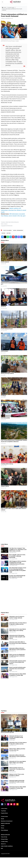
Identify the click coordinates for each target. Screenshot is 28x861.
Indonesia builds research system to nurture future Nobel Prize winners (17, 662)
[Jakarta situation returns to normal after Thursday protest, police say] (4, 769)
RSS (2, 848)
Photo (2, 828)
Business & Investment (6, 821)
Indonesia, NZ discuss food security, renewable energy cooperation (16, 737)
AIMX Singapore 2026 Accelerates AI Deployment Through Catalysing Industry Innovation (17, 563)
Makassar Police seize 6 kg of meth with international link (11, 417)
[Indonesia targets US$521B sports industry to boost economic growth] (14, 722)
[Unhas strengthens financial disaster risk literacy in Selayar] (14, 386)
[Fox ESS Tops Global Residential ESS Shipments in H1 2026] (4, 577)
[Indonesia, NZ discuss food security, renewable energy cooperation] (4, 737)
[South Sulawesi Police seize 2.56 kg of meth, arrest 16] (14, 297)
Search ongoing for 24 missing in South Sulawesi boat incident (14, 350)
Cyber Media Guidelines (7, 846)
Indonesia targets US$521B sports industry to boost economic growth (13, 731)
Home (4, 7)
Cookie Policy (4, 841)
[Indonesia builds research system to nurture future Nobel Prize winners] (4, 662)
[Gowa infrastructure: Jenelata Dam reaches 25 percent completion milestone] (14, 430)
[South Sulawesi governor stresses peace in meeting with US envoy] (14, 454)
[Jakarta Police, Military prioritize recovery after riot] (4, 750)
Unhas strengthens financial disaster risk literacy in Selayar (14, 395)
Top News (4, 710)
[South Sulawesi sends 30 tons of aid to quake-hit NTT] (14, 274)
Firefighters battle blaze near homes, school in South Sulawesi (13, 261)
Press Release (4, 830)
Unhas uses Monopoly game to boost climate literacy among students (13, 372)
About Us (3, 843)
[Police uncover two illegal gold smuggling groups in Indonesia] (4, 656)
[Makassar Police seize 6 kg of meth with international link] (14, 408)
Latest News (4, 544)
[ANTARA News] (15, 1)
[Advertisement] (14, 528)
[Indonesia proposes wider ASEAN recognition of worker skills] (4, 675)
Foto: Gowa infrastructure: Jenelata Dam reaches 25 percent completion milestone (14, 441)
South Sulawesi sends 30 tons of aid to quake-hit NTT (14, 283)
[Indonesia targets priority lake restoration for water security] (4, 782)
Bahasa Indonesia (5, 834)
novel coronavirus (18, 230)
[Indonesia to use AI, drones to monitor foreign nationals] (4, 618)
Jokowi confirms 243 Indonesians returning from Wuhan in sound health (13, 210)
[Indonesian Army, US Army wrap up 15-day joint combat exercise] (4, 624)
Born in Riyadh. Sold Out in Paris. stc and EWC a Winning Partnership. (17, 556)
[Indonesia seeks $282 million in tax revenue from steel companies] (4, 643)
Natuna (8, 233)
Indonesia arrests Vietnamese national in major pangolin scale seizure (17, 637)
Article (2, 825)
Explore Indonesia (5, 823)
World (2, 818)
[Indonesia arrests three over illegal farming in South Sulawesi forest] (14, 319)
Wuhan (3, 233)
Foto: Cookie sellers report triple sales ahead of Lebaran (13, 509)
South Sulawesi (7, 230)
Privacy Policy (4, 839)
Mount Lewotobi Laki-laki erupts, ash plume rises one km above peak (17, 669)
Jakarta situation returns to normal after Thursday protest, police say (17, 769)
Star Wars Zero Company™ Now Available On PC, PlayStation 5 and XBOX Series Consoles (17, 550)
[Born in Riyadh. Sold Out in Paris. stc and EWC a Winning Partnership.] (4, 556)
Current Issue (11, 7)
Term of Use (4, 837)
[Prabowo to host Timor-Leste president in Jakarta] (4, 776)
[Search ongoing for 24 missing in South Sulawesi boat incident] (14, 341)
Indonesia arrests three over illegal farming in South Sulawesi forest (13, 328)
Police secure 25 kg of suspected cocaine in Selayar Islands (12, 485)
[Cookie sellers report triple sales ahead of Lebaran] (14, 499)
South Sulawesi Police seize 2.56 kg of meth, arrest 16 (12, 305)
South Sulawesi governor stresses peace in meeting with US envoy (12, 463)
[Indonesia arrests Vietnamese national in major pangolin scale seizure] (4, 637)
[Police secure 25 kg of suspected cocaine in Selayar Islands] (14, 476)
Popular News (5, 612)
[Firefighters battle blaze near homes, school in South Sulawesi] (14, 252)
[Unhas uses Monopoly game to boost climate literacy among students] (14, 363)
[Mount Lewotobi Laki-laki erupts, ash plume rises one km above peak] (4, 669)
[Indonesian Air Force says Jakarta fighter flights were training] (4, 631)
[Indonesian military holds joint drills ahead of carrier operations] (4, 650)
